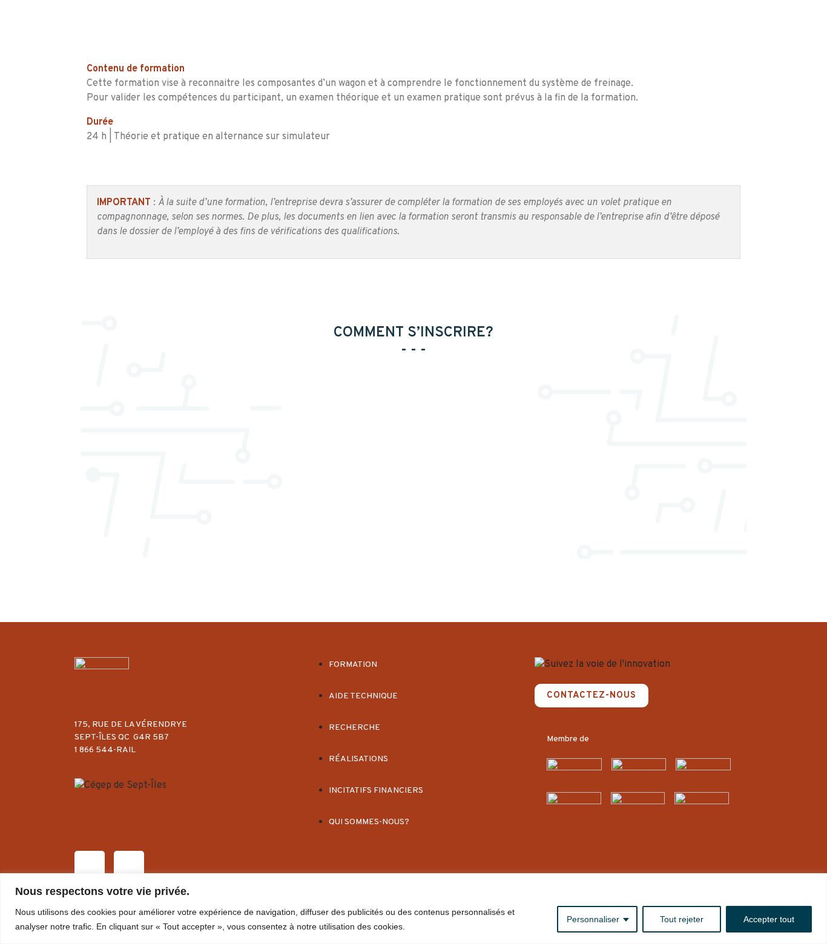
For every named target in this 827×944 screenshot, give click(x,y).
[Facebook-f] (89, 866)
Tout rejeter (681, 919)
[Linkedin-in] (129, 866)
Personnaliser (593, 919)
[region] (413, 908)
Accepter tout (768, 919)
